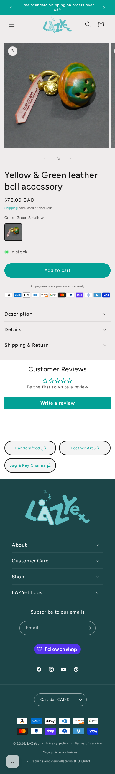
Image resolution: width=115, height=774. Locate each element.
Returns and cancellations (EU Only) (61, 761)
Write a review (57, 403)
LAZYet (33, 743)
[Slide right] (70, 158)
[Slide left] (44, 158)
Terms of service (88, 743)
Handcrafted (28, 448)
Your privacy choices (60, 752)
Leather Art (82, 448)
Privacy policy (57, 743)
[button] (11, 24)
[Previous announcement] (10, 7)
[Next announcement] (104, 7)
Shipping (11, 208)
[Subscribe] (88, 628)
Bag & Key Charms (28, 465)
